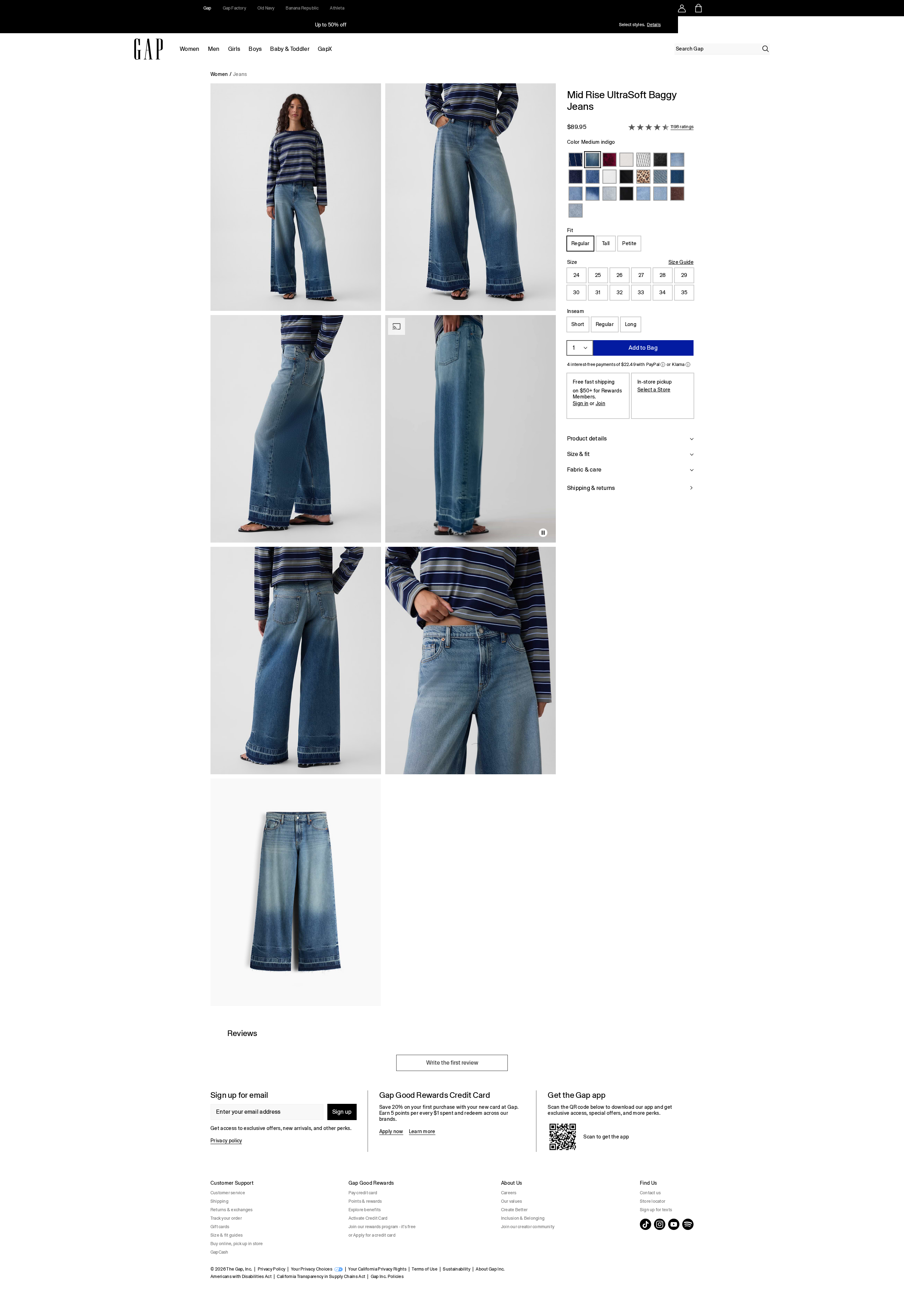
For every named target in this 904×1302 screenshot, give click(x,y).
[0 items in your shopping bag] (698, 8)
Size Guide (681, 262)
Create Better (514, 1209)
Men (214, 49)
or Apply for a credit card (372, 1235)
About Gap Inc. (490, 1269)
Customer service (227, 1192)
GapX (325, 49)
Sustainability (456, 1269)
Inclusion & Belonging (523, 1218)
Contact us (650, 1192)
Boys (255, 49)
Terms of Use (425, 1269)
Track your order (226, 1218)
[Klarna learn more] (688, 364)
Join (600, 403)
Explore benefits (365, 1209)
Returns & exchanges (231, 1209)
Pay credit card (363, 1192)
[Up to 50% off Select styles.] (331, 24)
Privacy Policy (271, 1269)
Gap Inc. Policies (387, 1276)
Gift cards (219, 1226)
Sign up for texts (656, 1209)
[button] (383, 547)
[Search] (765, 49)
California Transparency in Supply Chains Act (321, 1276)
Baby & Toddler (289, 49)
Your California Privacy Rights (377, 1269)
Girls (234, 49)
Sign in (580, 403)
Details (654, 24)
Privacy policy (226, 1140)
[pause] (896, 24)
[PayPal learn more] (663, 364)
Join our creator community (527, 1226)
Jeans (240, 74)
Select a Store (653, 389)
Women (190, 49)
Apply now (391, 1131)
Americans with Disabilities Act (241, 1276)
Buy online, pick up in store (236, 1243)
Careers (509, 1192)
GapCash (219, 1252)
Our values (511, 1201)
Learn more (422, 1131)
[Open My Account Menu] (682, 8)
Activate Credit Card (368, 1218)
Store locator (652, 1201)
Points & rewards (365, 1201)
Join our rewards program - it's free (382, 1226)
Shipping (219, 1201)
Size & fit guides (226, 1235)
